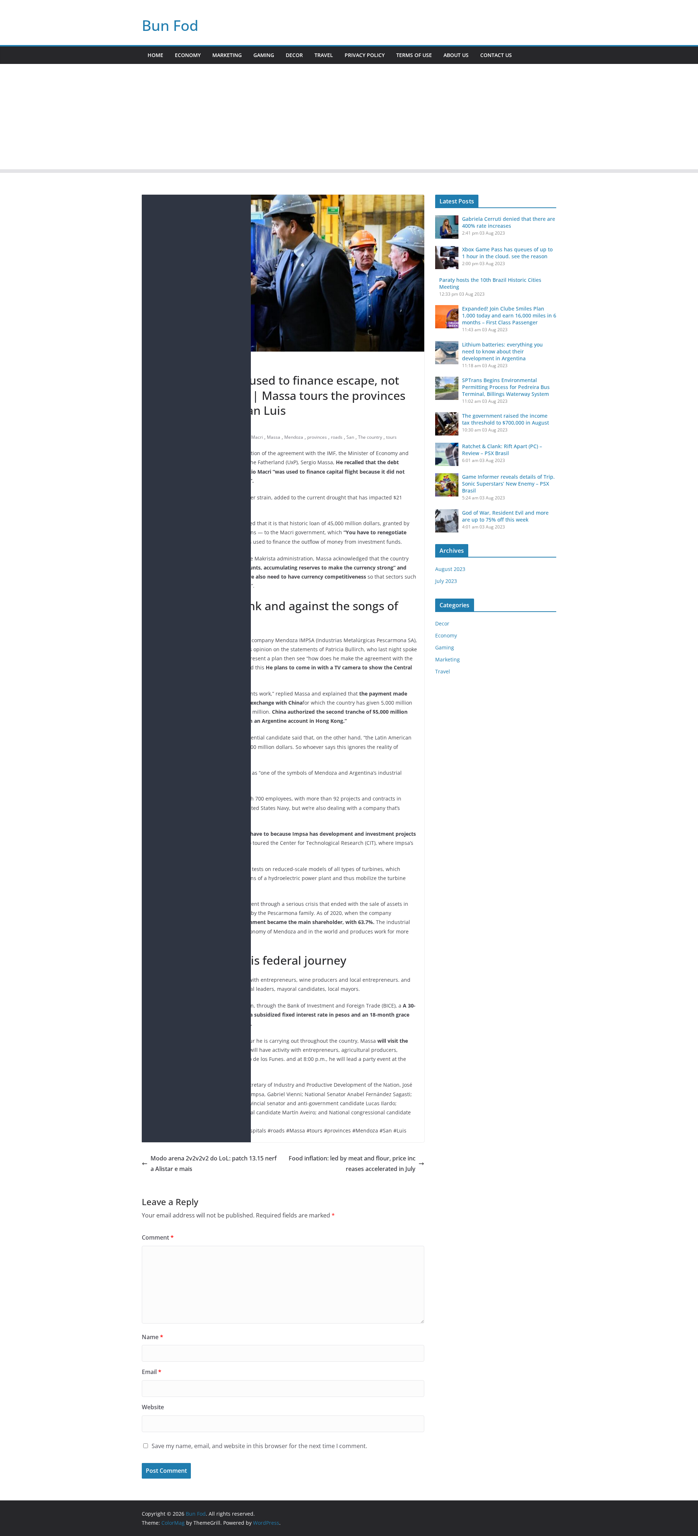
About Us (456, 55)
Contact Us (496, 55)
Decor (294, 55)
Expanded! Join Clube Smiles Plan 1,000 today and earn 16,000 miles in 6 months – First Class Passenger (509, 315)
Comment (158, 1237)
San (350, 437)
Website (153, 1407)
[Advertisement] (349, 118)
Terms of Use (414, 55)
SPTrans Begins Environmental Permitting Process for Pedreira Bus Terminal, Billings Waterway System (506, 387)
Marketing (227, 55)
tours (391, 437)
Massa (273, 437)
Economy (188, 55)
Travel (323, 55)
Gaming (263, 55)
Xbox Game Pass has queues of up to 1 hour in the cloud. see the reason (507, 253)
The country (370, 437)
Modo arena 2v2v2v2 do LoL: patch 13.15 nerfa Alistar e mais (214, 1163)
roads (336, 437)
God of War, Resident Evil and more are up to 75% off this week (505, 516)
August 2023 (450, 569)
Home (155, 55)
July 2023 (446, 580)
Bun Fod (170, 25)
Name (152, 1337)
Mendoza (293, 437)
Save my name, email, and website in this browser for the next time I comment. (259, 1446)
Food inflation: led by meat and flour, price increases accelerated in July (352, 1163)
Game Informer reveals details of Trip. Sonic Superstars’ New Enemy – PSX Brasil (508, 483)
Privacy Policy (365, 55)
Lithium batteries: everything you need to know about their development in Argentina (502, 351)
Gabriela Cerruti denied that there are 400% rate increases (508, 222)
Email (151, 1372)
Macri (257, 437)
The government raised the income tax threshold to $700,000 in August (505, 419)
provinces (317, 437)
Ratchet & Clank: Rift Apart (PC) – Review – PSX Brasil (502, 450)
